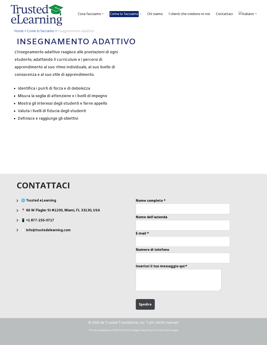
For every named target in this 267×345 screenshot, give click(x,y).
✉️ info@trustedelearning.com (46, 230)
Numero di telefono (152, 249)
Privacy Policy (145, 330)
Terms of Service (164, 330)
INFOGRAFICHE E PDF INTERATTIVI (153, 142)
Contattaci (224, 13)
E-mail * (142, 233)
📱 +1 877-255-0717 (37, 220)
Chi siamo (155, 13)
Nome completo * (151, 200)
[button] (103, 14)
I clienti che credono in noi (189, 13)
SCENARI (114, 149)
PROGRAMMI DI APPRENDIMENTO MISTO (195, 142)
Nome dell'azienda (151, 217)
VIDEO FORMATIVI (75, 147)
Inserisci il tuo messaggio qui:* (161, 266)
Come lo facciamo (40, 31)
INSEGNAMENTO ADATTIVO (232, 147)
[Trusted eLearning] (37, 15)
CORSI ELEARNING (36, 147)
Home (19, 31)
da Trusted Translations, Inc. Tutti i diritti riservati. (139, 322)
